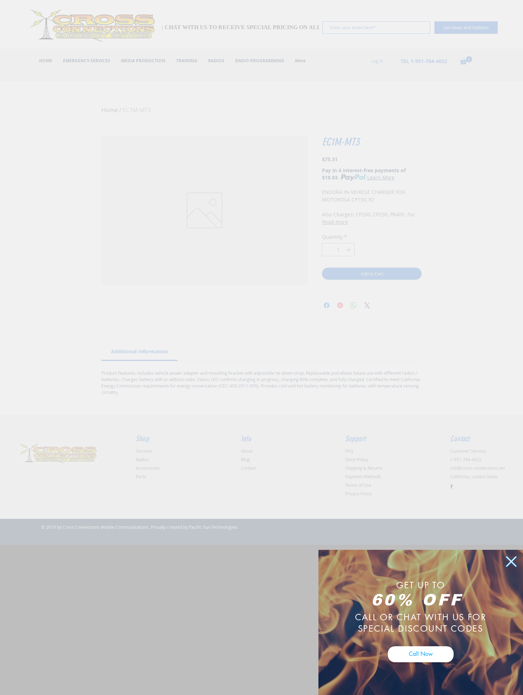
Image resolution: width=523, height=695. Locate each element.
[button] (511, 561)
